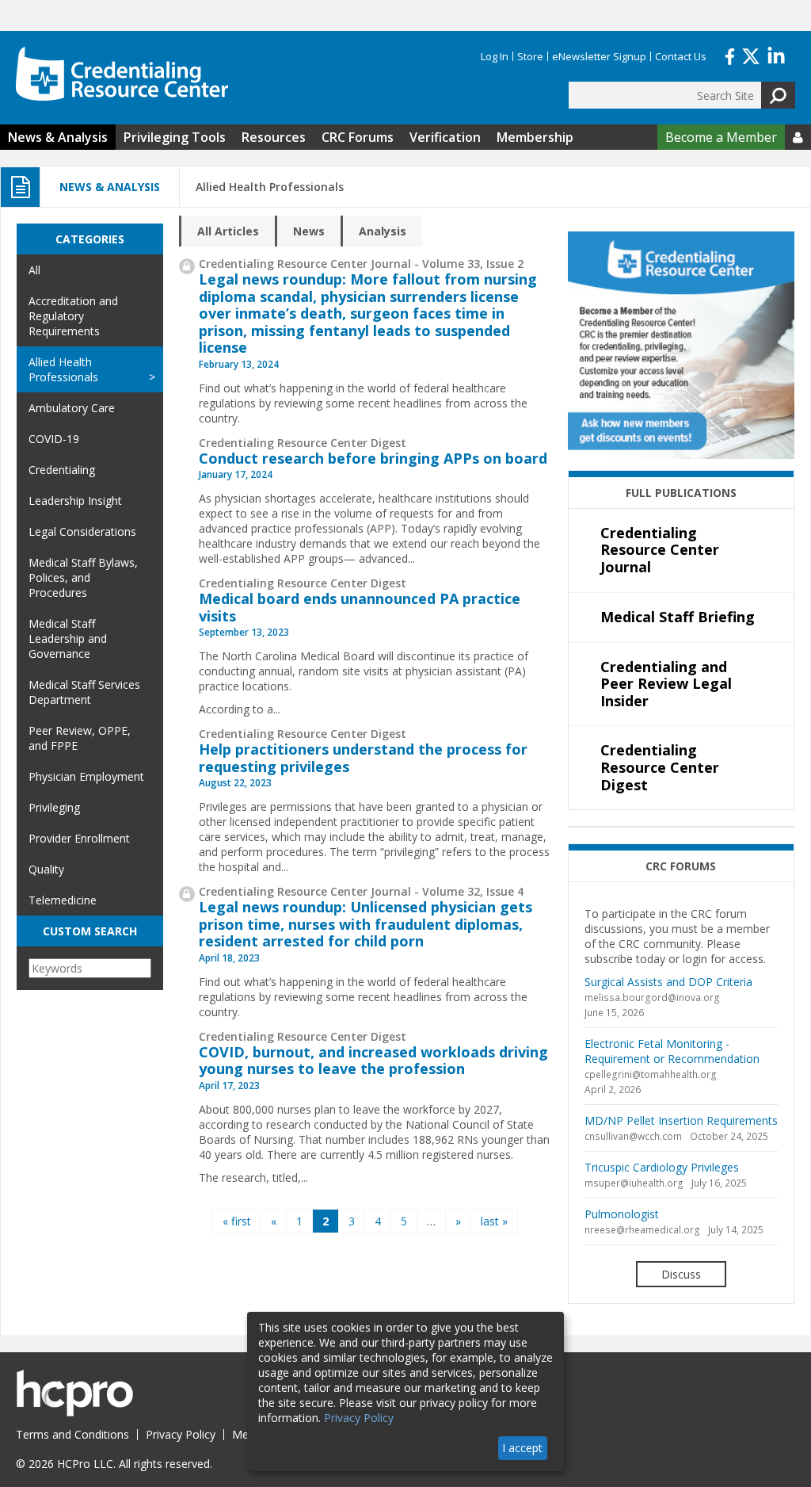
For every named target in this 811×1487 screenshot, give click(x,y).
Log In (494, 56)
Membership (535, 137)
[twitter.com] (750, 55)
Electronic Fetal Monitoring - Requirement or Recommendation (672, 1051)
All (34, 269)
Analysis (382, 231)
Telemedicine (63, 900)
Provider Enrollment (79, 838)
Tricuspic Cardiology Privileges (661, 1167)
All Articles (228, 231)
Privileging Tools (175, 137)
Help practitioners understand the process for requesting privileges (363, 758)
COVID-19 (54, 438)
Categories (89, 239)
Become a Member (721, 137)
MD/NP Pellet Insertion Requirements (681, 1120)
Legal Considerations (82, 531)
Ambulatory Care (72, 407)
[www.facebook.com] (730, 55)
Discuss (681, 1274)
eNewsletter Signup (599, 56)
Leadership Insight (75, 500)
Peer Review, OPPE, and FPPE (80, 738)
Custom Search (90, 930)
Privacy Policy (180, 1434)
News (309, 231)
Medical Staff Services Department (84, 692)
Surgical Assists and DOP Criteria (668, 981)
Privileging (54, 807)
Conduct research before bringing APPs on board (373, 458)
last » (494, 1221)
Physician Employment (86, 776)
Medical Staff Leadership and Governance (68, 638)
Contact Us (680, 56)
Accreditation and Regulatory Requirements (73, 315)
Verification (445, 137)
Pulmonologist (621, 1213)
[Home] (122, 74)
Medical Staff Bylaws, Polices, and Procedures (83, 577)
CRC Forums (358, 137)
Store (530, 56)
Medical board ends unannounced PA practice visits (359, 607)
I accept (522, 1447)
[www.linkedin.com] (776, 55)
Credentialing (62, 469)
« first (237, 1221)
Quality (46, 869)
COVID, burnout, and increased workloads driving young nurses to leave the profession (373, 1060)
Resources (274, 137)
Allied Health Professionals (63, 369)
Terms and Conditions (72, 1434)
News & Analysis (58, 137)
